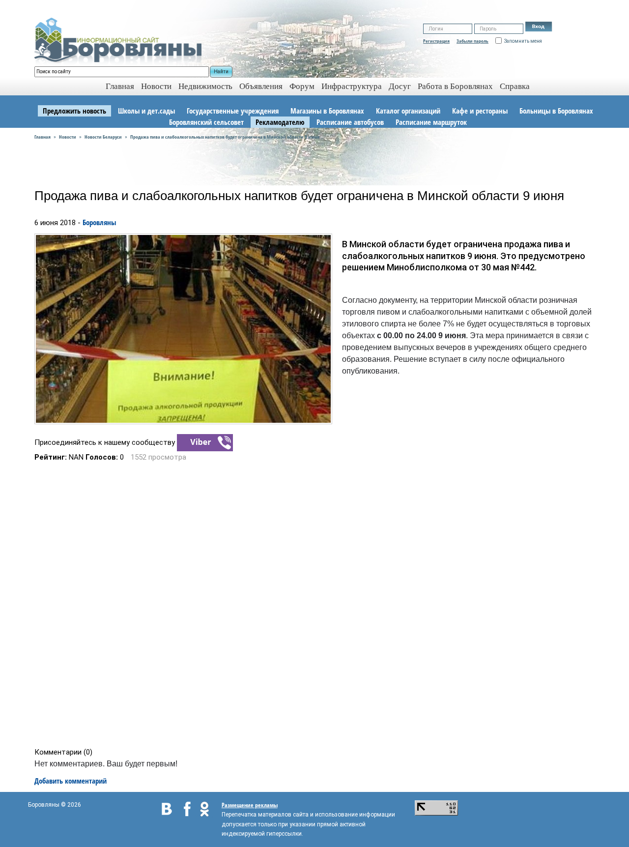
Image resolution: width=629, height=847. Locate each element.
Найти (221, 71)
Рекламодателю (280, 122)
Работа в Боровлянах (455, 86)
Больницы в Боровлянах (556, 111)
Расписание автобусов (350, 122)
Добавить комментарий (70, 781)
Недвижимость (205, 86)
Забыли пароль (472, 40)
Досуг (400, 86)
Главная (42, 136)
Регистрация (436, 40)
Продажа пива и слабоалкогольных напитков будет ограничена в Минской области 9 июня (224, 136)
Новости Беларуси (103, 136)
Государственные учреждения (233, 111)
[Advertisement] (317, 604)
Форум (301, 86)
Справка (515, 86)
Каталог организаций (408, 111)
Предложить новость (74, 111)
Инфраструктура (351, 86)
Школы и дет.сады (146, 111)
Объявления (261, 86)
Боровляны (99, 222)
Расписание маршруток (431, 122)
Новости (156, 86)
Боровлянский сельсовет (206, 122)
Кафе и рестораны (480, 111)
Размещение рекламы (250, 805)
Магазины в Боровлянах (327, 111)
